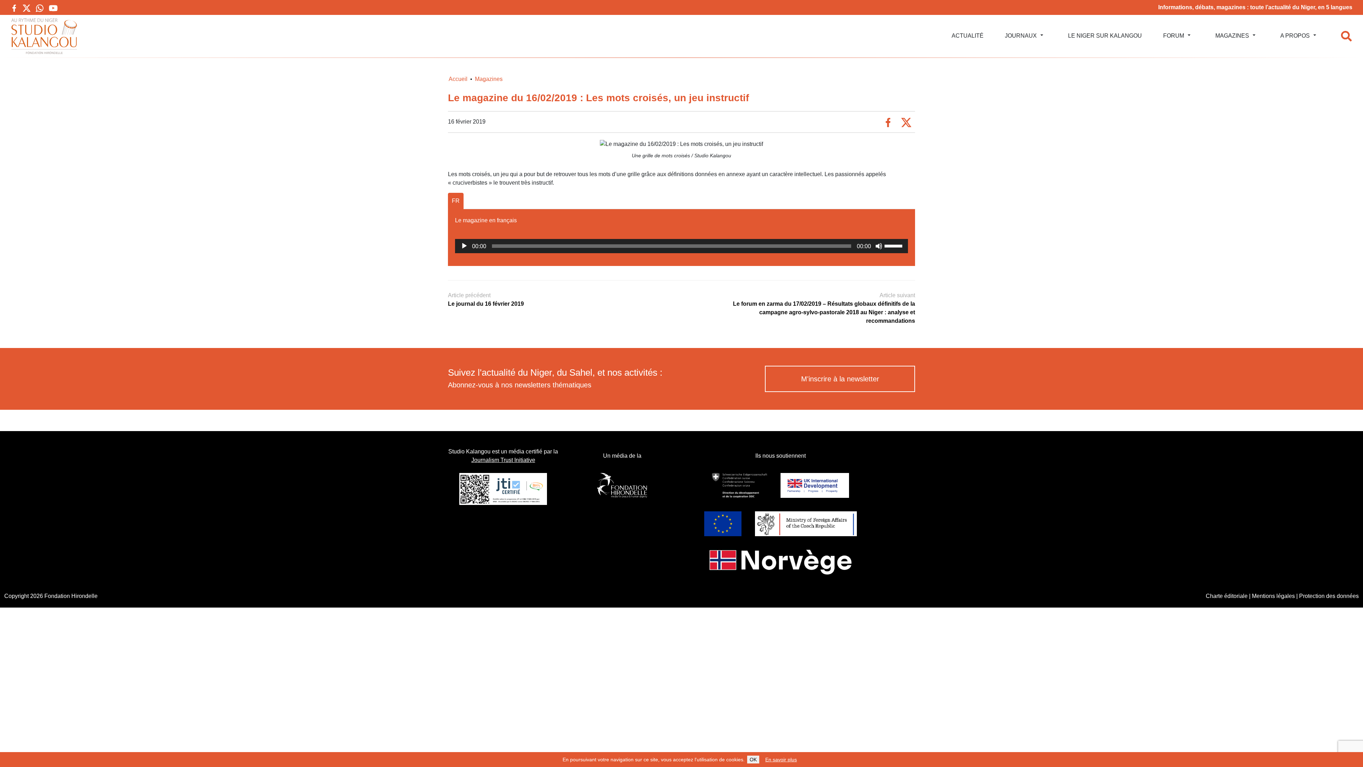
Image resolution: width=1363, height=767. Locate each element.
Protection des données (1329, 596)
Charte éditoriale (1227, 596)
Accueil (458, 79)
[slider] (894, 245)
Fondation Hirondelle (71, 596)
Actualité (968, 36)
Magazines (1232, 36)
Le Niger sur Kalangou (1105, 36)
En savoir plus (781, 759)
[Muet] (878, 246)
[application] (681, 246)
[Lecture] (464, 246)
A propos (1295, 36)
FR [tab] (456, 201)
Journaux (1021, 36)
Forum (1173, 36)
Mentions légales (1273, 596)
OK (753, 759)
